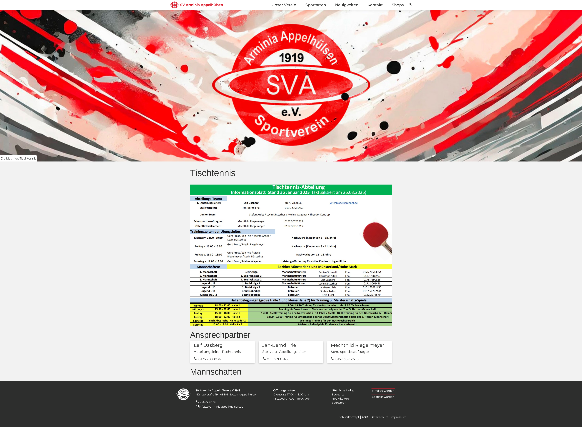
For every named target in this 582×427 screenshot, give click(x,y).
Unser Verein (284, 5)
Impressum (398, 417)
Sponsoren (339, 402)
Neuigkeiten (346, 5)
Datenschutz (380, 417)
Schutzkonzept (349, 417)
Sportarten (315, 5)
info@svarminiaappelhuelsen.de (221, 406)
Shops (398, 5)
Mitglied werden (383, 390)
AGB (365, 417)
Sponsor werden (383, 396)
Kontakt (375, 5)
